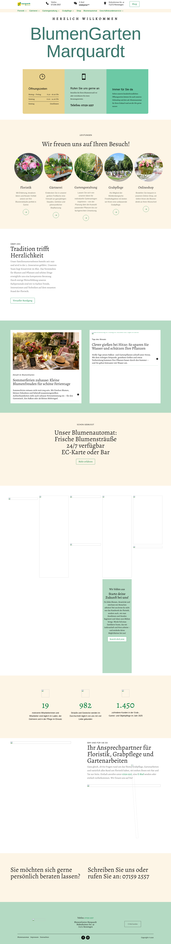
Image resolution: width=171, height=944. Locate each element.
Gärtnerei (33, 11)
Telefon (54, 2)
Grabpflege (67, 11)
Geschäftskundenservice (110, 11)
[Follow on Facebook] (83, 937)
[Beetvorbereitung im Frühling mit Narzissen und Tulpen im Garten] (115, 332)
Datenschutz (44, 937)
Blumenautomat (90, 11)
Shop (134, 4)
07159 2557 (127, 774)
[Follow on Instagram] (88, 937)
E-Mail (81, 2)
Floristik (20, 11)
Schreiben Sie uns (111, 869)
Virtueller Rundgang (22, 300)
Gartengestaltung (49, 11)
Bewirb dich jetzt (117, 639)
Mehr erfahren (86, 461)
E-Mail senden (133, 924)
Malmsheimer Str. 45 (116, 2)
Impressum (34, 937)
